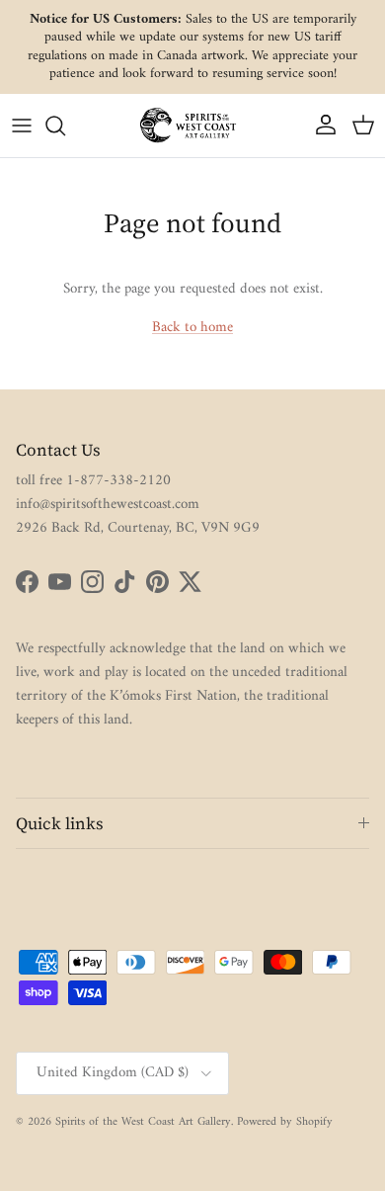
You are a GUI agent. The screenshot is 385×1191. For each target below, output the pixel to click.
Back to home (192, 327)
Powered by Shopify (285, 1122)
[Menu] (21, 125)
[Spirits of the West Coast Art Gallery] (192, 125)
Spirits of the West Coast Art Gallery (143, 1122)
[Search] (65, 125)
